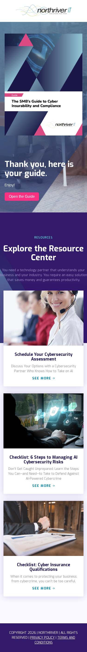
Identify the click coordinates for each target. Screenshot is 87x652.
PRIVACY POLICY (42, 637)
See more (42, 378)
